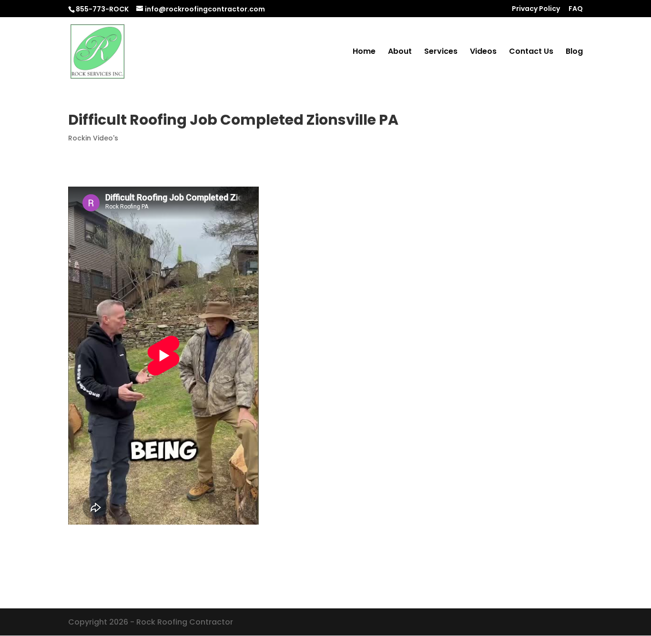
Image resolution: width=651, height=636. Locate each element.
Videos (483, 52)
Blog (574, 52)
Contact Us (531, 52)
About (400, 52)
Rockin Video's (93, 138)
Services (441, 52)
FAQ (576, 9)
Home (364, 52)
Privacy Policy (536, 9)
